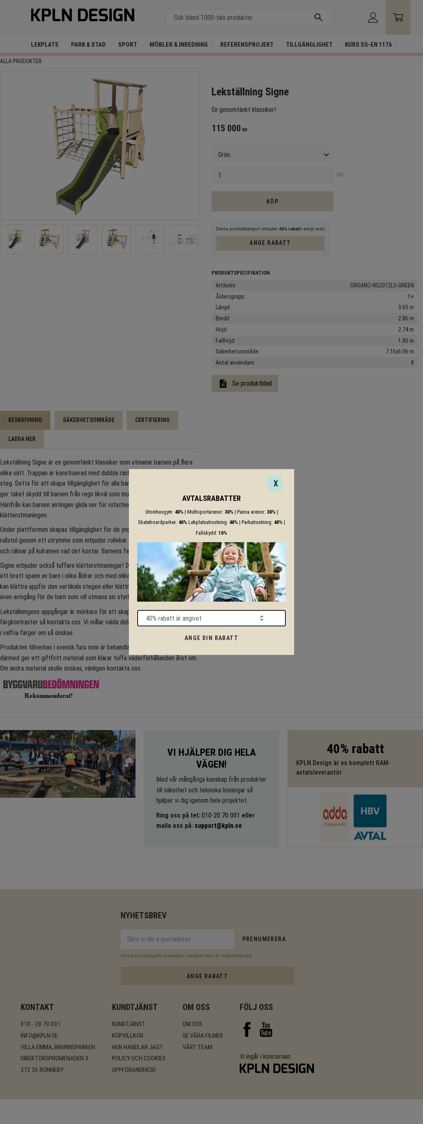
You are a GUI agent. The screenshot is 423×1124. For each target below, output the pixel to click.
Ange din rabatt (211, 638)
